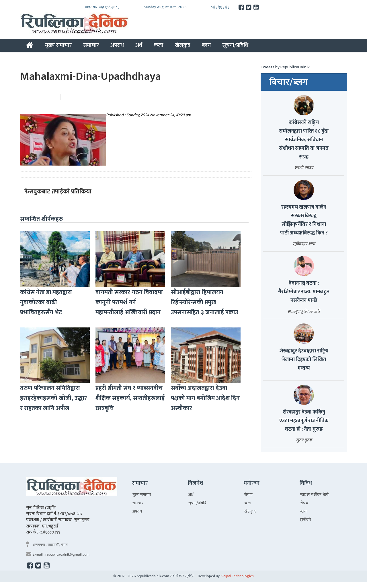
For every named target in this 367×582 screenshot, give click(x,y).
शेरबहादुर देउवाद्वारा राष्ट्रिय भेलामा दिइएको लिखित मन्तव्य (303, 360)
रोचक (248, 494)
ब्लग (206, 45)
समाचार (91, 45)
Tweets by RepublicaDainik (285, 67)
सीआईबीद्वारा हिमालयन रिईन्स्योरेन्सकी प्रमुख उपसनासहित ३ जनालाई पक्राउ (204, 302)
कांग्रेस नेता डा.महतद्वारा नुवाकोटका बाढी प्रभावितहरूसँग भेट (46, 302)
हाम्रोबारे (305, 519)
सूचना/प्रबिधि (235, 45)
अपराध (117, 45)
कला (158, 45)
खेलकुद (182, 45)
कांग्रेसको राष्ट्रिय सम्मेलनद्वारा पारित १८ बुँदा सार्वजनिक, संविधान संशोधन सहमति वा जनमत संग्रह (304, 139)
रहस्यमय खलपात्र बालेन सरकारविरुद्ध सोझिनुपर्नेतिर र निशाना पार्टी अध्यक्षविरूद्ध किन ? (304, 220)
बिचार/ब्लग (288, 82)
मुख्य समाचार (58, 45)
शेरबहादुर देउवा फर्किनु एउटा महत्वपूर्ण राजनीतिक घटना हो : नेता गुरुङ (304, 421)
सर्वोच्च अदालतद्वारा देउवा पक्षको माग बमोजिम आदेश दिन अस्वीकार (205, 398)
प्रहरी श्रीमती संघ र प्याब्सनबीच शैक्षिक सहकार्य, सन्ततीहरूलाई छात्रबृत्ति (130, 398)
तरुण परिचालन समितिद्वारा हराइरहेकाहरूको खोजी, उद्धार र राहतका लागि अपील (53, 398)
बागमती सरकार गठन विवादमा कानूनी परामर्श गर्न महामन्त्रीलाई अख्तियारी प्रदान (129, 302)
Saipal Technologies (237, 576)
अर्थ (138, 45)
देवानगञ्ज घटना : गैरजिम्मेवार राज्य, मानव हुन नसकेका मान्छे (303, 292)
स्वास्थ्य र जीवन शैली (314, 494)
